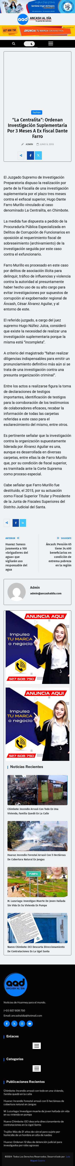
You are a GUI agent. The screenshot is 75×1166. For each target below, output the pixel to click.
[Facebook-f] (7, 1024)
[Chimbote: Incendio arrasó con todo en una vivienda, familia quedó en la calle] (37, 790)
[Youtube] (30, 1024)
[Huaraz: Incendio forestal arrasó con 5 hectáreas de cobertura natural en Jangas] (37, 836)
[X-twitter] (14, 1024)
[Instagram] (22, 1024)
